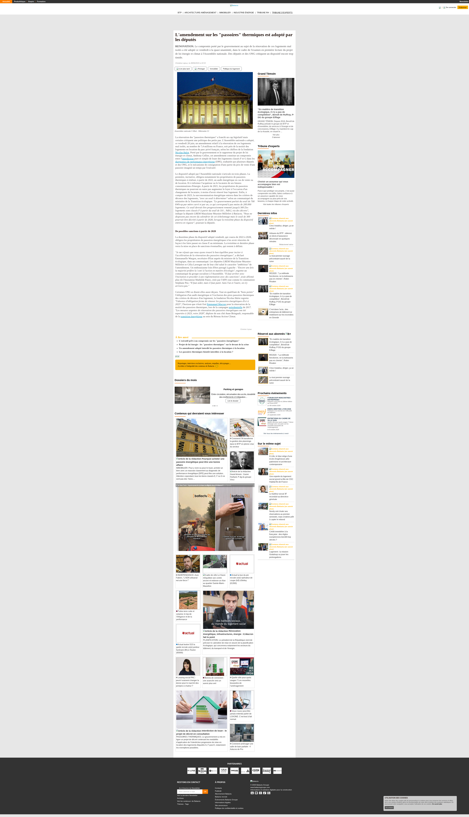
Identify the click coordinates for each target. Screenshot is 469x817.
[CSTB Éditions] (256, 771)
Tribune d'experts (282, 13)
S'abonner (463, 7)
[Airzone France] (213, 771)
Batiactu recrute (221, 797)
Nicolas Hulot (182, 152)
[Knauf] (267, 771)
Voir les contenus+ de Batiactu (188, 801)
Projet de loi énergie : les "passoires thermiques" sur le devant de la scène (214, 344)
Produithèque (19, 1)
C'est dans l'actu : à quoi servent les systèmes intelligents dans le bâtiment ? (199, 485)
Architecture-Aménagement (200, 13)
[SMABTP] (202, 771)
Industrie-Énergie (244, 13)
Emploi (31, 1)
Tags (187, 804)
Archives (180, 798)
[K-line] (191, 771)
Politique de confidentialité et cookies (229, 808)
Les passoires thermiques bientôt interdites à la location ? (206, 352)
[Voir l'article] (252, 485)
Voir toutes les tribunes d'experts (276, 204)
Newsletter (463, 1)
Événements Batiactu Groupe (226, 800)
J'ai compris (389, 807)
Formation (41, 1)
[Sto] (277, 771)
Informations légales (223, 802)
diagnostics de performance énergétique (195, 161)
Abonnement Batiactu (223, 794)
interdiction (188, 158)
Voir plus (276, 135)
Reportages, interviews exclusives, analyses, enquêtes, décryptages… (204, 364)
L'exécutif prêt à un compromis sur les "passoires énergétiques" (209, 341)
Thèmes (180, 804)
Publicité (218, 791)
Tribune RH (263, 13)
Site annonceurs (221, 805)
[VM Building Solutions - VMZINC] (224, 771)
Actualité (6, 1)
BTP (180, 13)
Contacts (218, 788)
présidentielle (235, 307)
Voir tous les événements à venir (276, 433)
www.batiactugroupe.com (260, 787)
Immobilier (225, 13)
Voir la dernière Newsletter (187, 795)
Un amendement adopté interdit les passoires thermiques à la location (212, 348)
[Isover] (234, 771)
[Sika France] (245, 771)
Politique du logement (231, 69)
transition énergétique (191, 316)
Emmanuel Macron (216, 304)
